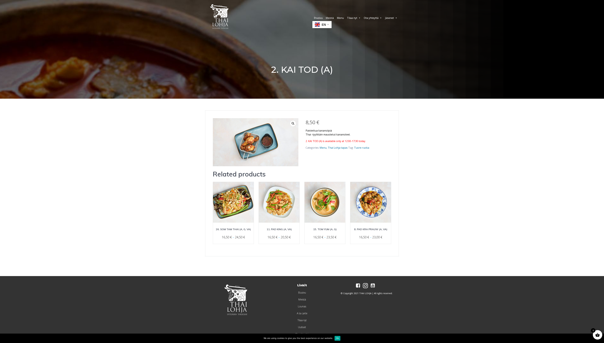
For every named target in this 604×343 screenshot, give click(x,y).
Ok (337, 338)
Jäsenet (389, 18)
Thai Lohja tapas (338, 147)
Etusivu (318, 18)
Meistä (330, 18)
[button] (293, 123)
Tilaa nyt (352, 18)
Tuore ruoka (361, 147)
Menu (340, 18)
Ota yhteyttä (371, 18)
